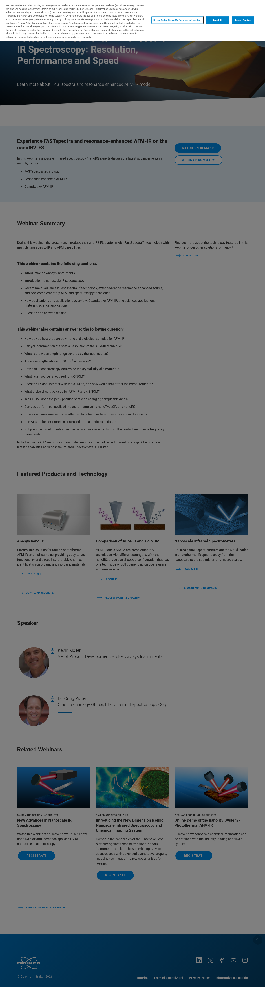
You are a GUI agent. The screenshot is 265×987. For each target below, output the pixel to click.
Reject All (217, 20)
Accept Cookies (243, 20)
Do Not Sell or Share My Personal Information (177, 20)
